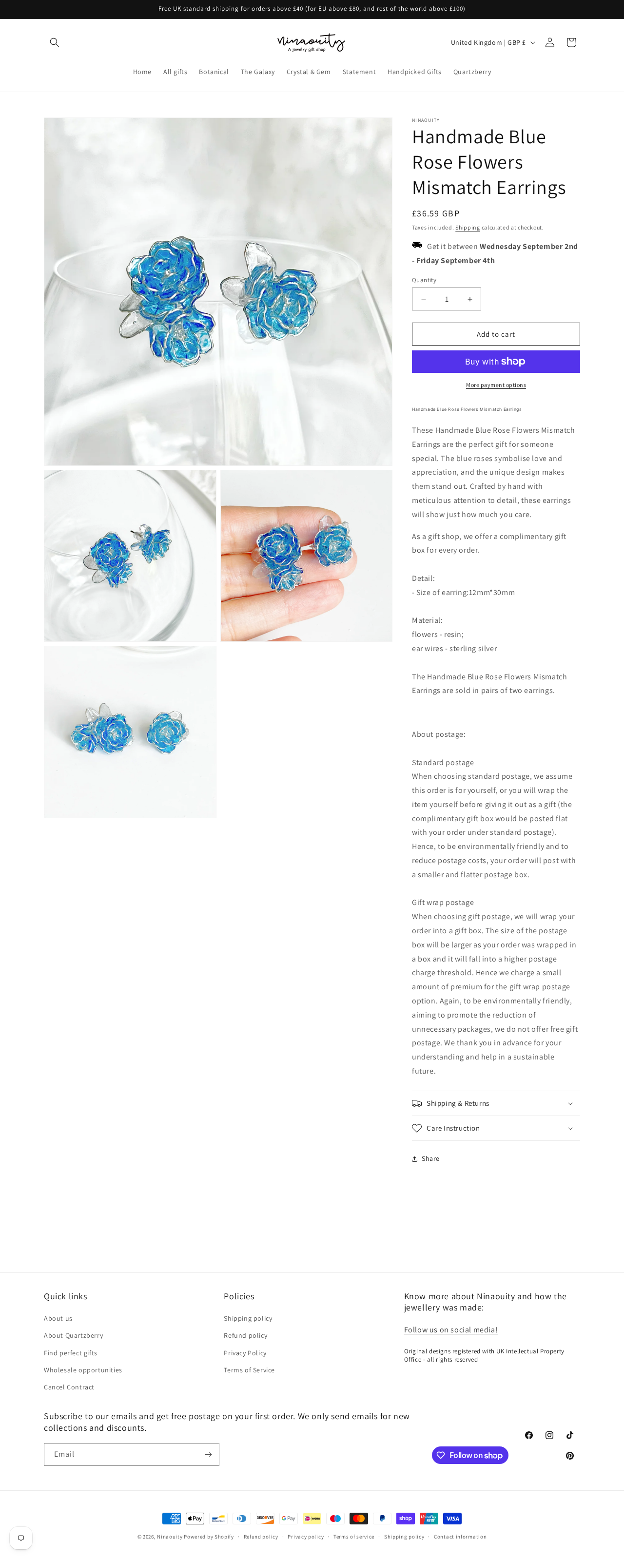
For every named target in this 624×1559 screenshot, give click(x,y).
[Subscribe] (208, 1454)
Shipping (467, 227)
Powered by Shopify (209, 1536)
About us (58, 1318)
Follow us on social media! (451, 1330)
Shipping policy (248, 1318)
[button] (54, 42)
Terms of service (353, 1536)
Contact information (460, 1536)
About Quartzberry (73, 1335)
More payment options (496, 384)
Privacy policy (306, 1536)
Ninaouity (169, 1536)
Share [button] (431, 1158)
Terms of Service (249, 1370)
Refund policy (245, 1335)
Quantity (424, 280)
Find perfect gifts (71, 1352)
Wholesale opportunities (83, 1370)
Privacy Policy (245, 1352)
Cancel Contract (69, 1387)
